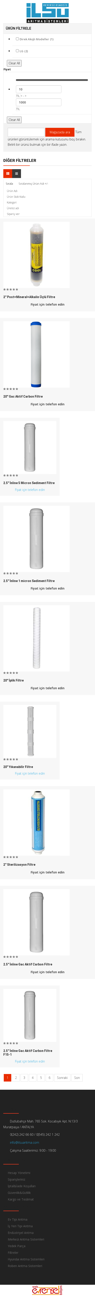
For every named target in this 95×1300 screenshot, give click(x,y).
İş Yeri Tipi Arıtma (20, 1226)
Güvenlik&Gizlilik (19, 1193)
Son (77, 1078)
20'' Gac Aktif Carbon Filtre (23, 396)
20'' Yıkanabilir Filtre (18, 767)
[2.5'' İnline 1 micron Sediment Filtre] (36, 539)
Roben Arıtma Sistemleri (25, 1266)
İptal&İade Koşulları (22, 1186)
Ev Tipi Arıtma (17, 1219)
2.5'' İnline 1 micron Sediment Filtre (29, 581)
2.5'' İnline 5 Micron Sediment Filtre (29, 483)
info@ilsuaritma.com (24, 1142)
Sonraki (62, 1078)
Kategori (12, 202)
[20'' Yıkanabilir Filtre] (29, 731)
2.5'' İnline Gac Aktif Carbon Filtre (27, 964)
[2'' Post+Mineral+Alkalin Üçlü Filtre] (36, 255)
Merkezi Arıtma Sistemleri (26, 1239)
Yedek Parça (16, 1246)
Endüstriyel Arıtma (21, 1233)
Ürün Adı (12, 191)
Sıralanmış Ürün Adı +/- (33, 184)
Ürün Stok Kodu (16, 197)
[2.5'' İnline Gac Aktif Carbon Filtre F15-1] (29, 1015)
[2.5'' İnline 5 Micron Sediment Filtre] (29, 447)
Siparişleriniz (16, 1179)
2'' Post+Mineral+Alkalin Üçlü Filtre (29, 297)
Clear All (14, 63)
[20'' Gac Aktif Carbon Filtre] (36, 354)
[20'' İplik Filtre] (36, 638)
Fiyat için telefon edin (48, 304)
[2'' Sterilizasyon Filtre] (36, 822)
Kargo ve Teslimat (21, 1199)
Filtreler (13, 1252)
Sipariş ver (13, 214)
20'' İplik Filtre (13, 680)
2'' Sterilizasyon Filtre (19, 864)
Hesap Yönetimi (19, 1173)
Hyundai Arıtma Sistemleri (26, 1259)
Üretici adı (13, 208)
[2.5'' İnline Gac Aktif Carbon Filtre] (36, 922)
